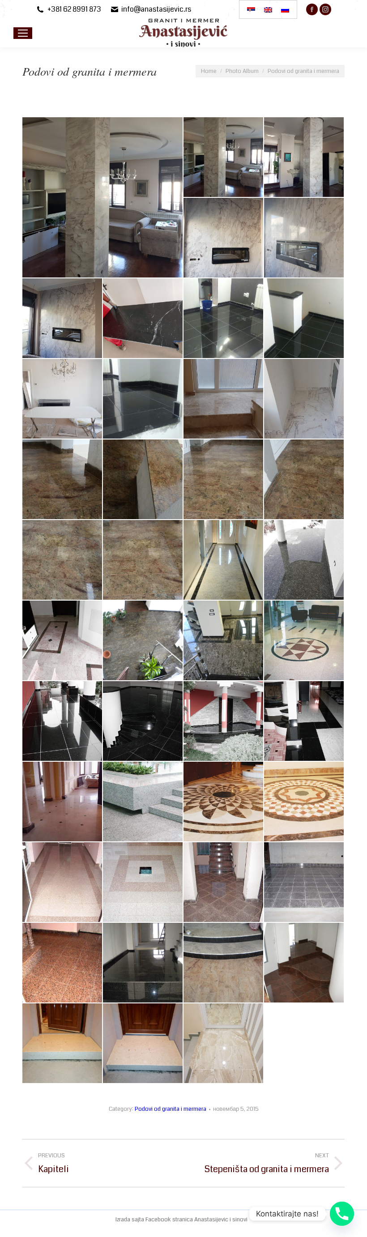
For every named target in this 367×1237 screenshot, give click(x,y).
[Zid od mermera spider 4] (224, 238)
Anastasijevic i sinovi (221, 1220)
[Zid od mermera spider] (304, 238)
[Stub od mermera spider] (103, 197)
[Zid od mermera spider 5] (62, 318)
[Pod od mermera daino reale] (224, 1043)
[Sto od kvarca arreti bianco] (62, 399)
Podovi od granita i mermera (170, 1109)
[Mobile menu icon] (22, 33)
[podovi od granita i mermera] (224, 560)
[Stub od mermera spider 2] (224, 157)
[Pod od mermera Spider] (304, 399)
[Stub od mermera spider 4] (304, 157)
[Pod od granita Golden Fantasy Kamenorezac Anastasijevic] (62, 479)
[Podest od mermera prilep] (62, 1043)
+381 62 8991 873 (74, 9)
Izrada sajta (130, 1220)
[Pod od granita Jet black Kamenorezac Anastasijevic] (224, 318)
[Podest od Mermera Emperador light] (224, 399)
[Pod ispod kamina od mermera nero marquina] (143, 318)
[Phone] (342, 1214)
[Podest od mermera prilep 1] (143, 1043)
